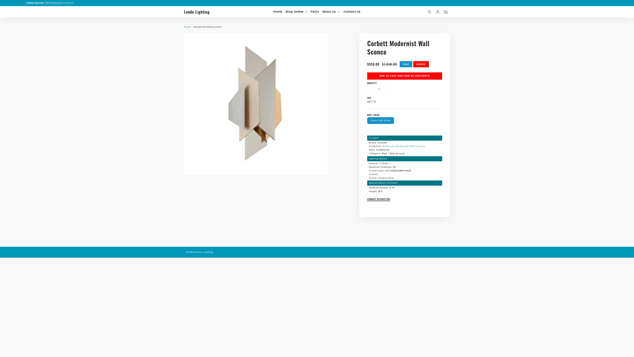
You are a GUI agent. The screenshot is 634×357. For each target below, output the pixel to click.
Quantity (372, 83)
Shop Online (294, 12)
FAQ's (315, 12)
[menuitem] (278, 11)
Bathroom (389, 146)
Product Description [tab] (378, 199)
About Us (329, 12)
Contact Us (351, 12)
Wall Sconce (417, 146)
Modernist (402, 146)
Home (278, 12)
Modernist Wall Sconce (208, 26)
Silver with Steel (381, 120)
